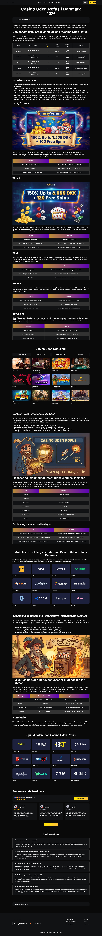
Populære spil (20, 354)
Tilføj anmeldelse (81, 798)
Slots (79, 354)
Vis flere (51, 824)
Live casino (40, 354)
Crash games (59, 354)
